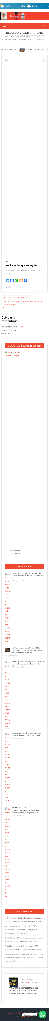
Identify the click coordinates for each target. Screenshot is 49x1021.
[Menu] (4, 26)
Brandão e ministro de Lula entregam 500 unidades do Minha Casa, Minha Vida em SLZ (23, 948)
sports (8, 287)
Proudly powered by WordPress (15, 1013)
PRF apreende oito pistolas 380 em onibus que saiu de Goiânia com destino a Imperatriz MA (28, 575)
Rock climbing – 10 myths (17, 298)
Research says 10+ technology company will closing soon (23, 303)
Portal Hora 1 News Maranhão (16, 270)
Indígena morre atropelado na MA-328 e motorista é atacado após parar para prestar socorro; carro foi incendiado (27, 650)
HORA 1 (8, 261)
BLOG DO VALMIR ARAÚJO (24, 32)
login (21, 326)
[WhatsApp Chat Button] (42, 1014)
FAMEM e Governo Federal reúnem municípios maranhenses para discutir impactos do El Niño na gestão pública (25, 810)
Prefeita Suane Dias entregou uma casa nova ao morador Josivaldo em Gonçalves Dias (24, 939)
